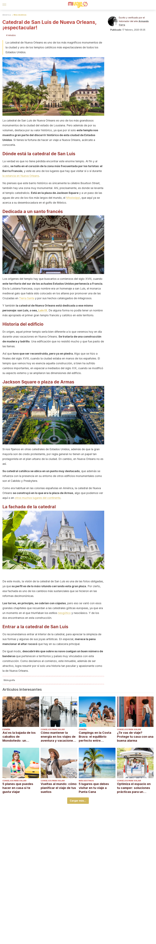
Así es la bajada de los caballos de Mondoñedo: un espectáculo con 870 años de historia (19, 737)
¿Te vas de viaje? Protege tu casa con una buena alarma (135, 736)
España (6, 729)
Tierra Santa (26, 298)
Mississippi (73, 197)
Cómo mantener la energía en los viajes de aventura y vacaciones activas (58, 737)
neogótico (64, 613)
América (6, 15)
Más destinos (20, 15)
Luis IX (42, 310)
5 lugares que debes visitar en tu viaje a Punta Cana (94, 788)
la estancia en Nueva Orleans (20, 175)
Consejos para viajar (53, 729)
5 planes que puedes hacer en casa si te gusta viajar (17, 788)
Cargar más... (78, 800)
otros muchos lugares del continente (37, 497)
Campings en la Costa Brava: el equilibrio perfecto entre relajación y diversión (95, 737)
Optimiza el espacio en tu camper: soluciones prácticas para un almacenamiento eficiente (134, 788)
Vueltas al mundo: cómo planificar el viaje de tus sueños (59, 788)
